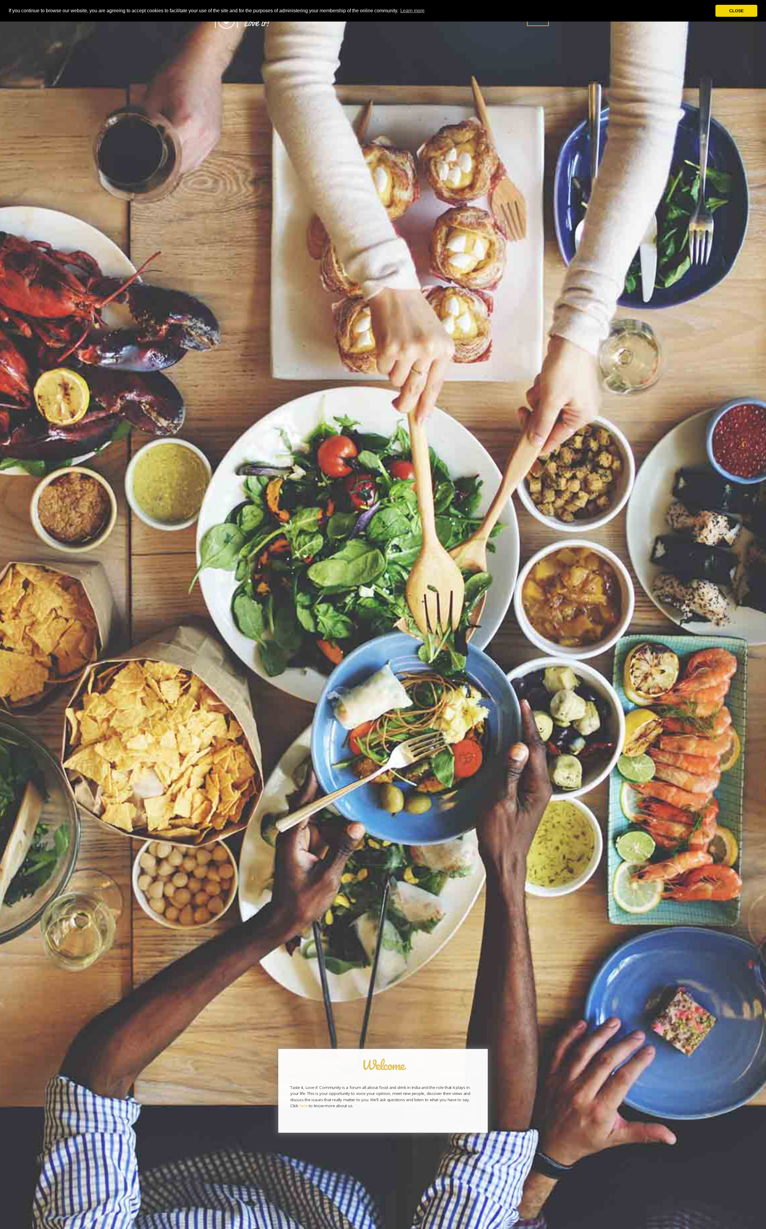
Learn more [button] (412, 10)
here (304, 1105)
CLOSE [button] (736, 10)
